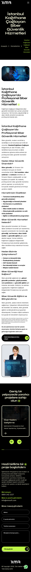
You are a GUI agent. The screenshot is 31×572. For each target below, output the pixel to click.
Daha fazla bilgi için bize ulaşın (11, 338)
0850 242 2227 (8, 495)
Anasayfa (4, 46)
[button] (11, 442)
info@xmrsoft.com (9, 500)
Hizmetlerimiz (15, 46)
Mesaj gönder (8, 549)
